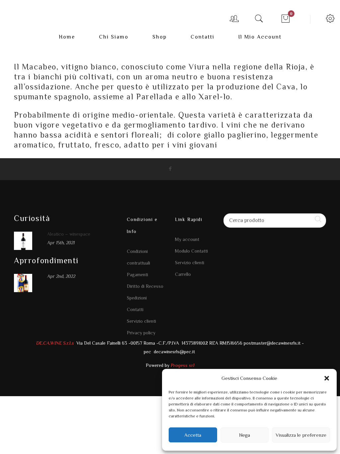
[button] (326, 378)
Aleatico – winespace (68, 234)
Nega (244, 435)
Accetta (192, 435)
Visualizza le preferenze (301, 435)
